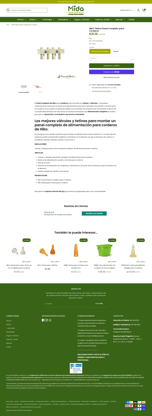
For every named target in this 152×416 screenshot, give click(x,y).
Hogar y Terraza (82, 19)
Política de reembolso (45, 404)
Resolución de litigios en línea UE (81, 404)
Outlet (132, 19)
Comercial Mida (27, 410)
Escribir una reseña (94, 213)
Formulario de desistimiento (14, 404)
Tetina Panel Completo (100, 51)
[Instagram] (46, 320)
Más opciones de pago (112, 77)
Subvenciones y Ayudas (99, 404)
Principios (56, 404)
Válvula (115, 51)
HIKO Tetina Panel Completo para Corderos (24, 25)
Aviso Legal (9, 401)
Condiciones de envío (42, 401)
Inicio (7, 25)
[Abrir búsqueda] (8, 10)
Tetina (94, 43)
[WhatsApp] (50, 320)
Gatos (33, 19)
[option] (50, 54)
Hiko (90, 38)
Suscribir (99, 303)
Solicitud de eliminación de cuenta (30, 407)
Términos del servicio (12, 407)
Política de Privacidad (30, 404)
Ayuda (16, 401)
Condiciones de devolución (58, 401)
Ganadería (63, 19)
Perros (20, 19)
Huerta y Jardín (102, 19)
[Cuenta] (138, 10)
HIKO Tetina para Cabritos (47, 265)
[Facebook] (43, 320)
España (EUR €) (125, 10)
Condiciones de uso (74, 401)
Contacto (113, 401)
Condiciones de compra (27, 401)
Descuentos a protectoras (89, 401)
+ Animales (46, 19)
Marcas (119, 19)
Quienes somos (64, 404)
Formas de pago (104, 401)
